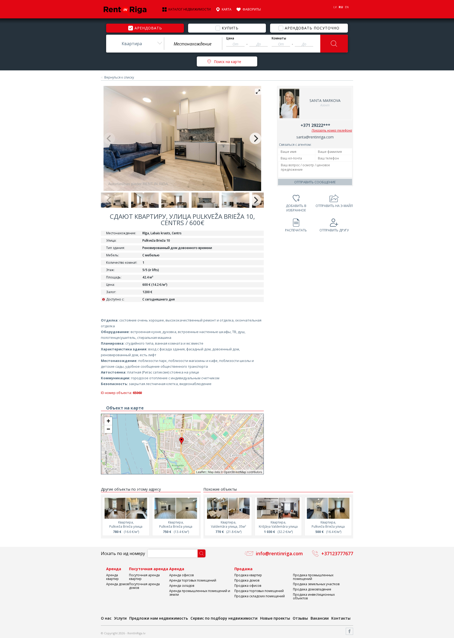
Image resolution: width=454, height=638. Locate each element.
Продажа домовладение (312, 589)
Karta (226, 9)
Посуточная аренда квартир (144, 577)
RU (341, 7)
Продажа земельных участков (316, 584)
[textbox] (193, 44)
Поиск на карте (227, 61)
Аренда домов (117, 584)
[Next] (255, 138)
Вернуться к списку (119, 77)
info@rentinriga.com (279, 553)
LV (335, 7)
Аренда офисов (181, 575)
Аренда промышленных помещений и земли (199, 593)
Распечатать (296, 230)
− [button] (108, 429)
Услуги (120, 618)
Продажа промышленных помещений (313, 577)
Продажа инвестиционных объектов (314, 596)
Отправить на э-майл (334, 206)
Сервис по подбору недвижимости (223, 618)
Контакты (340, 618)
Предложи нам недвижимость (158, 618)
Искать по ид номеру (123, 553)
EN (347, 7)
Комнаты (279, 38)
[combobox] (135, 44)
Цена (230, 38)
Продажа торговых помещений (259, 591)
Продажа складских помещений (259, 596)
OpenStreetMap (235, 472)
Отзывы (300, 618)
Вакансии (320, 618)
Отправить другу (334, 230)
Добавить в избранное (296, 208)
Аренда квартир (112, 577)
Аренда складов (181, 585)
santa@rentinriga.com (315, 136)
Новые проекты (275, 618)
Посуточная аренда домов (144, 586)
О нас (106, 618)
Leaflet (201, 472)
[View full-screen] (258, 92)
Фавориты (252, 9)
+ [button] (108, 421)
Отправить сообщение (315, 182)
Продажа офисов (247, 585)
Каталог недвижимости (189, 9)
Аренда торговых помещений (192, 580)
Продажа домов (246, 580)
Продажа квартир (248, 575)
